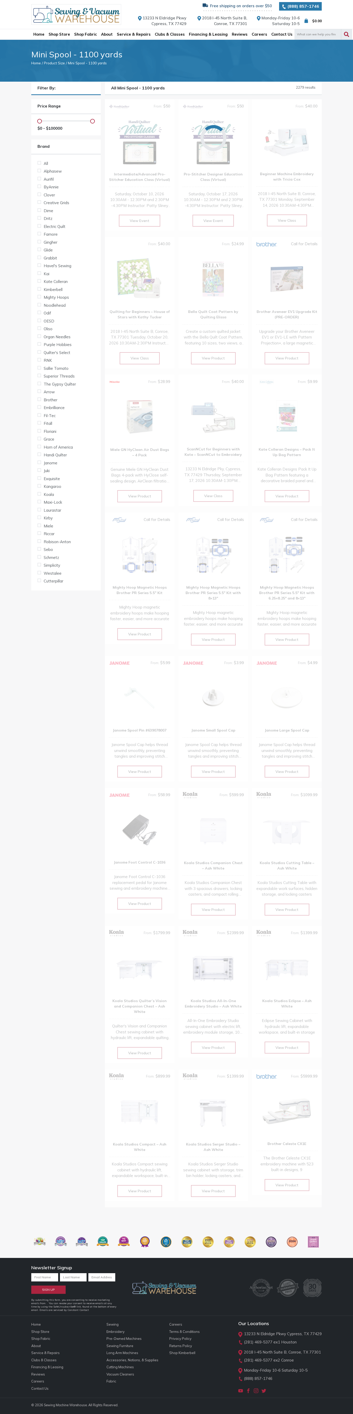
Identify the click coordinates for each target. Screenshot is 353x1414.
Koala (49, 494)
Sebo (48, 549)
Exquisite (52, 478)
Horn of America (58, 447)
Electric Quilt (54, 226)
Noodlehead (55, 305)
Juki (47, 470)
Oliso (48, 328)
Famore (51, 234)
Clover (49, 195)
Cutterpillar (53, 581)
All (46, 163)
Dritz (48, 218)
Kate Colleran (56, 281)
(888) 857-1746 (302, 6)
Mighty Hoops (56, 297)
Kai (46, 273)
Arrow (49, 391)
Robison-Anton (57, 541)
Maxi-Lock (53, 502)
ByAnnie (51, 187)
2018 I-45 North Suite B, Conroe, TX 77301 (282, 1352)
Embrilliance (54, 407)
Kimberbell (53, 289)
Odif (47, 313)
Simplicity (52, 565)
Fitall (48, 423)
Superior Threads (59, 376)
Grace (49, 439)
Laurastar (52, 510)
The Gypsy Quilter (60, 384)
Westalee (53, 573)
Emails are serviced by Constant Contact (64, 1310)
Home (36, 63)
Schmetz (51, 557)
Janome (50, 462)
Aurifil (49, 179)
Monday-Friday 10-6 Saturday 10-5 (276, 1370)
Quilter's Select (57, 352)
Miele (48, 526)
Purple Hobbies (58, 344)
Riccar (49, 533)
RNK (48, 360)
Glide (48, 250)
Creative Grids (56, 202)
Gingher (50, 242)
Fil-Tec (50, 415)
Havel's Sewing (57, 265)
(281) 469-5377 (258, 1342)
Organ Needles (57, 336)
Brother (50, 399)
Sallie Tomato (56, 368)
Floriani (50, 431)
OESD (49, 321)
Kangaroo (52, 486)
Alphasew (53, 171)
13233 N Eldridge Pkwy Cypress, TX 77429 (283, 1333)
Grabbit (50, 258)
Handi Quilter (55, 454)
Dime (48, 210)
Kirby (48, 518)
